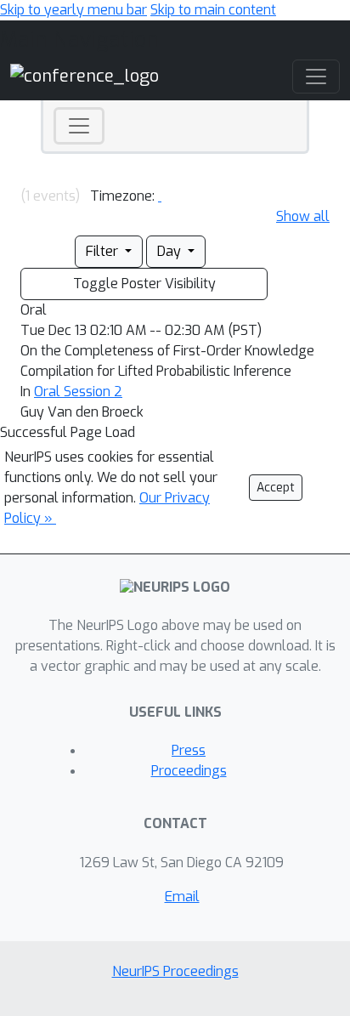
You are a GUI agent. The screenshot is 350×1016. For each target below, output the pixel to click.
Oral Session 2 (78, 391)
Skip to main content (213, 10)
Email (182, 896)
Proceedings (189, 771)
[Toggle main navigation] (316, 77)
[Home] (84, 76)
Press (189, 750)
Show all (303, 216)
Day (170, 251)
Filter (103, 251)
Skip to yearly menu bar (73, 10)
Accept (276, 488)
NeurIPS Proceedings (175, 971)
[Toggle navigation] (79, 126)
